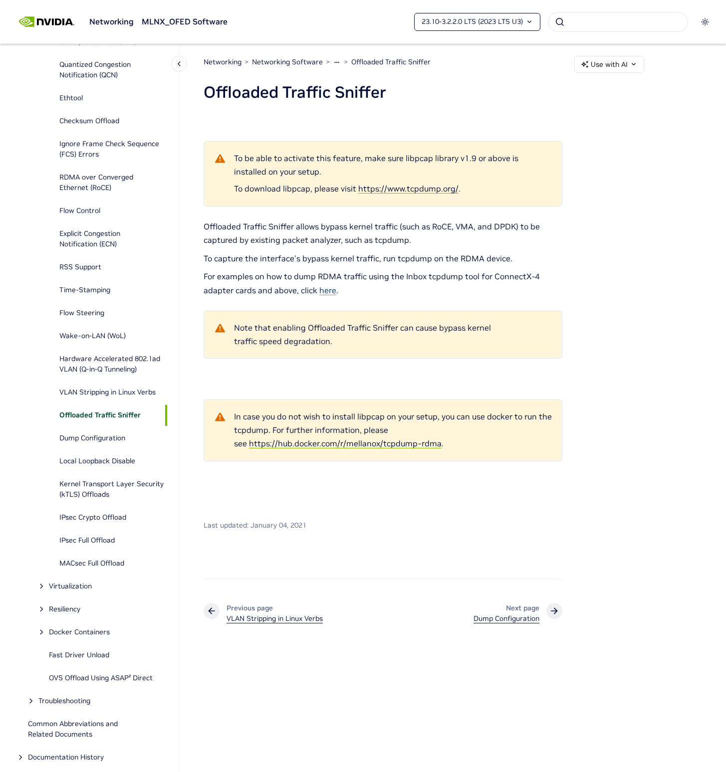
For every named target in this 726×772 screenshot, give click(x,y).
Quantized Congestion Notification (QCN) (95, 70)
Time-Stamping (84, 290)
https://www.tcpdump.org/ (408, 188)
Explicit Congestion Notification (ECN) (89, 239)
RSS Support (80, 267)
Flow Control (79, 210)
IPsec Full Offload (87, 540)
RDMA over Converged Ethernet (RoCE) (96, 183)
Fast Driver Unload (79, 655)
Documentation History (66, 757)
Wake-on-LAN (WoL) (92, 336)
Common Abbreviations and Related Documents (73, 729)
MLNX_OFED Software (185, 21)
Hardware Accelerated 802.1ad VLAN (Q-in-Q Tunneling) (109, 364)
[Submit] (560, 22)
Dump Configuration (92, 438)
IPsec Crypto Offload (92, 517)
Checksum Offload (89, 121)
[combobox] (618, 21)
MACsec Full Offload (91, 563)
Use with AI (609, 64)
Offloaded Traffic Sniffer (100, 415)
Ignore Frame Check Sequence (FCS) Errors (109, 149)
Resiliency (64, 609)
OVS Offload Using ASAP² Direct (101, 678)
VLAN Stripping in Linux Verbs (107, 392)
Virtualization (70, 586)
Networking (111, 21)
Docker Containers (79, 632)
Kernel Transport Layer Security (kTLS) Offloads (111, 489)
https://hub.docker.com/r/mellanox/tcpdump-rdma (345, 443)
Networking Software (287, 61)
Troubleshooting (64, 701)
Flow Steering (81, 313)
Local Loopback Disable (97, 461)
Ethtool (71, 98)
